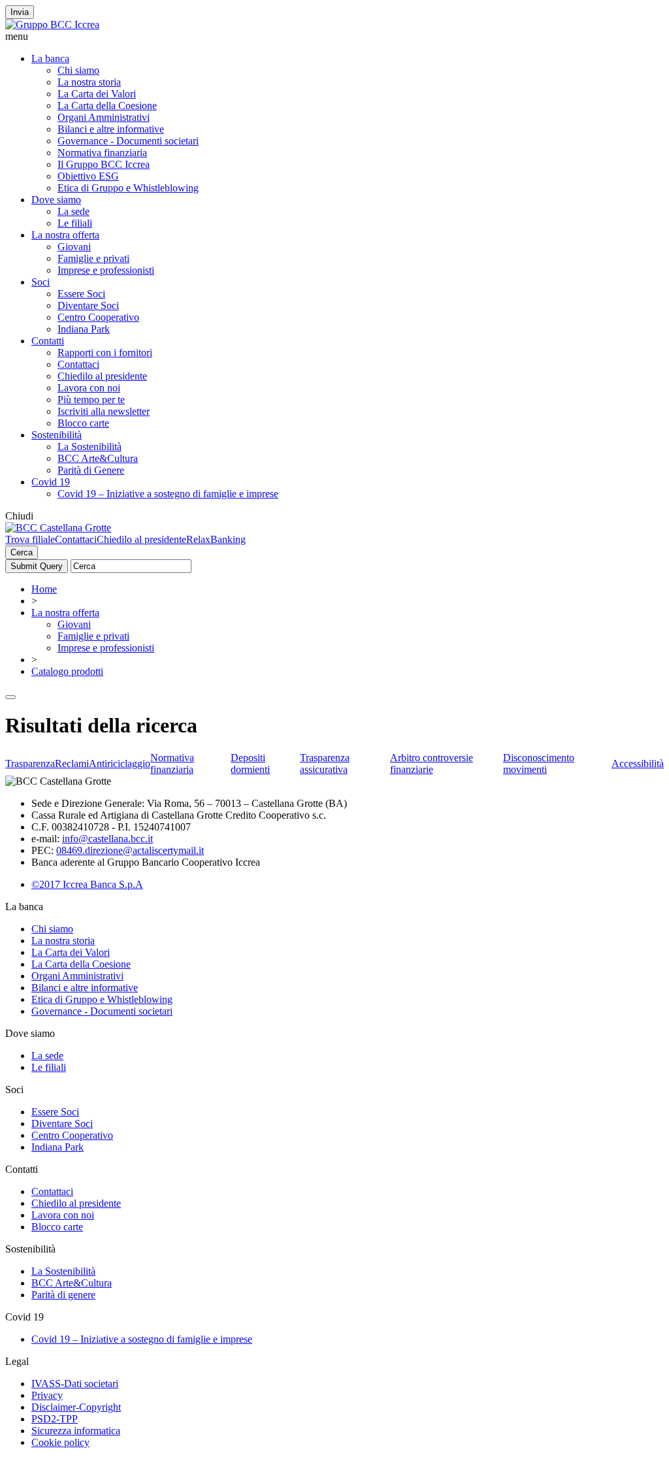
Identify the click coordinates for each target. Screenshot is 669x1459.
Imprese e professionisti (105, 270)
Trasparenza (30, 763)
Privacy (47, 1395)
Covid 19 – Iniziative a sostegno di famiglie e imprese (167, 493)
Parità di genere (63, 1294)
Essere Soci (81, 293)
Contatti (47, 340)
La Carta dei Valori (96, 93)
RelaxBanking (216, 539)
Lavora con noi (88, 387)
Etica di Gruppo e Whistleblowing (128, 187)
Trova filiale (30, 539)
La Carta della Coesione (107, 105)
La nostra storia (89, 82)
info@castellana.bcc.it (107, 838)
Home (44, 589)
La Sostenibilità (89, 446)
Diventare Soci (88, 305)
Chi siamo (78, 70)
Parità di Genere (90, 470)
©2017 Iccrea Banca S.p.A (87, 884)
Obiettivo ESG (88, 176)
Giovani (74, 246)
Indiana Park (83, 329)
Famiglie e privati (93, 258)
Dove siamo (56, 199)
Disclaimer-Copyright (76, 1407)
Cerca (21, 552)
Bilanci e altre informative (110, 129)
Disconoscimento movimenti (538, 763)
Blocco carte (83, 423)
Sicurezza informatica (75, 1430)
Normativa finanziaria (102, 152)
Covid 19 (50, 481)
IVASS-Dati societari (74, 1383)
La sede (73, 211)
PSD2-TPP (54, 1418)
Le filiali (74, 223)
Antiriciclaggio (119, 763)
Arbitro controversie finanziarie (431, 763)
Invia (19, 12)
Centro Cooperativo (98, 317)
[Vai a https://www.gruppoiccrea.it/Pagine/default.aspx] (52, 24)
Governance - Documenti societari (128, 140)
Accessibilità (638, 763)
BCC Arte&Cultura (97, 458)
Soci (40, 281)
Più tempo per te (91, 399)
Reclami (72, 763)
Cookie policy (60, 1442)
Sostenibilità (56, 434)
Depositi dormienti (250, 763)
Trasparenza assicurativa (325, 763)
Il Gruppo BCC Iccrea (103, 164)
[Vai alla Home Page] (58, 527)
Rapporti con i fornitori (104, 352)
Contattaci (78, 364)
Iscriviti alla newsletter (103, 411)
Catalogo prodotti (67, 671)
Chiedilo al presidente (102, 376)
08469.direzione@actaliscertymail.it (130, 850)
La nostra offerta (65, 234)
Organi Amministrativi (103, 117)
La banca (50, 58)
